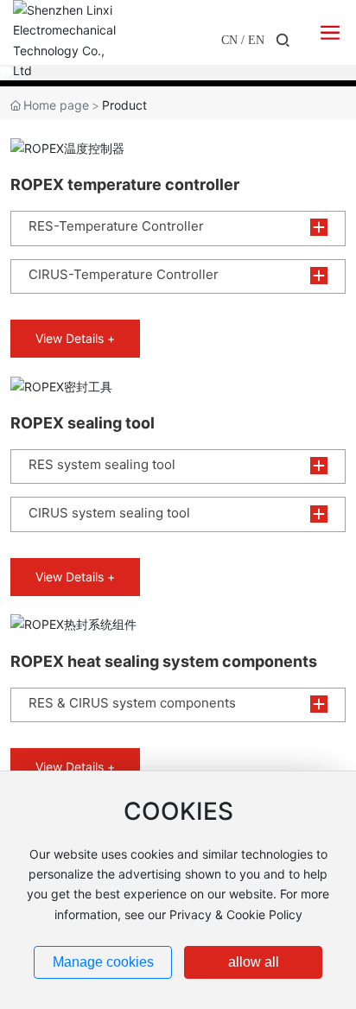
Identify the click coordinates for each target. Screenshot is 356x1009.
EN (256, 40)
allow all (253, 962)
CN (229, 40)
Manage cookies (103, 962)
